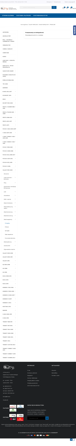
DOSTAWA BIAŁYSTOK (33, 385)
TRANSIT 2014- (6, 340)
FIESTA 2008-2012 (7, 117)
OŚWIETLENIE (7, 195)
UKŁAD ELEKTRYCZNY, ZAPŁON (8, 207)
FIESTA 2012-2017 (7, 121)
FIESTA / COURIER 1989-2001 (9, 107)
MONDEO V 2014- (7, 302)
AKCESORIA (6, 32)
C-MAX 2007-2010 (7, 132)
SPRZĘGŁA (7, 230)
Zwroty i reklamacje (32, 378)
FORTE (4, 56)
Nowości (54, 370)
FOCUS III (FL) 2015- (8, 162)
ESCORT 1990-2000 (8, 103)
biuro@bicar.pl (6, 396)
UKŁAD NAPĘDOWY (8, 219)
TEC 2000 (5, 84)
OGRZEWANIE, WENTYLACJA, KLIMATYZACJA (10, 187)
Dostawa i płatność (32, 373)
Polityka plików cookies (33, 380)
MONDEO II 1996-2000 (8, 291)
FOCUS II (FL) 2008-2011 (9, 154)
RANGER (5, 310)
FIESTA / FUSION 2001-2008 (8, 113)
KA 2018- (5, 272)
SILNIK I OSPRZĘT (7, 199)
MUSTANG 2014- (7, 306)
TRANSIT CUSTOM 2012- (9, 344)
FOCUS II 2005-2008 (8, 151)
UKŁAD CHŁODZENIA (8, 203)
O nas (28, 370)
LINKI (5, 191)
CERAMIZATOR (6, 45)
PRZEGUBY (7, 223)
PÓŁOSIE (7, 227)
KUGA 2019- (6, 283)
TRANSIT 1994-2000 (8, 329)
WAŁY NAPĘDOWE (9, 234)
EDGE (4, 99)
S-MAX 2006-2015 (7, 314)
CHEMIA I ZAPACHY (7, 49)
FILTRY (5, 182)
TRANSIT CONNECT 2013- (9, 353)
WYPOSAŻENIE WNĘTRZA (9, 249)
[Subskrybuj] (47, 418)
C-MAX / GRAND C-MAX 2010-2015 (9, 137)
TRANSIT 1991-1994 (7, 325)
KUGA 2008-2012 (7, 276)
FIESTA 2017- (6, 125)
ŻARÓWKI (5, 87)
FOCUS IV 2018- (7, 166)
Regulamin (30, 375)
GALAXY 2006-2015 (7, 257)
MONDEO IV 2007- (7, 298)
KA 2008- (5, 268)
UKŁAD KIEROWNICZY (8, 215)
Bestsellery (54, 373)
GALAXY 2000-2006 (8, 253)
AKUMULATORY (7, 36)
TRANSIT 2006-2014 (8, 337)
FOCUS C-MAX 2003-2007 (9, 128)
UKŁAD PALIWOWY (8, 241)
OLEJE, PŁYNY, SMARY (8, 71)
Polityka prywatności (32, 383)
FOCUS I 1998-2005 (7, 147)
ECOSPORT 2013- (7, 95)
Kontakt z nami (55, 375)
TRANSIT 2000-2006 (8, 333)
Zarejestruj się (57, 1)
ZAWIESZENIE (7, 245)
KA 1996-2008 (6, 264)
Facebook (5, 400)
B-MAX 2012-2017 (7, 91)
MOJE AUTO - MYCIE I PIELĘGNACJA (8, 66)
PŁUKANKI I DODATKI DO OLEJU (9, 75)
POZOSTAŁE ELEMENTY (10, 238)
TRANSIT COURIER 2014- (9, 357)
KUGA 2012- (6, 279)
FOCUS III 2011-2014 (8, 158)
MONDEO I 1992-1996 (8, 287)
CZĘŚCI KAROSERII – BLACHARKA (8, 178)
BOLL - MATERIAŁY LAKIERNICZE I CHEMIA (8, 40)
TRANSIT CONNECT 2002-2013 (9, 349)
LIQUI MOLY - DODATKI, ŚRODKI (9, 61)
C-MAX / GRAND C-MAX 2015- (9, 142)
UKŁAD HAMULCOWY (8, 212)
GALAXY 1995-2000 (7, 170)
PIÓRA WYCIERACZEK (8, 80)
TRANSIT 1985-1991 (7, 321)
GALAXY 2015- (6, 260)
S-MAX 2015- (6, 318)
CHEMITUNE (6, 52)
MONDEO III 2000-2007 (9, 295)
